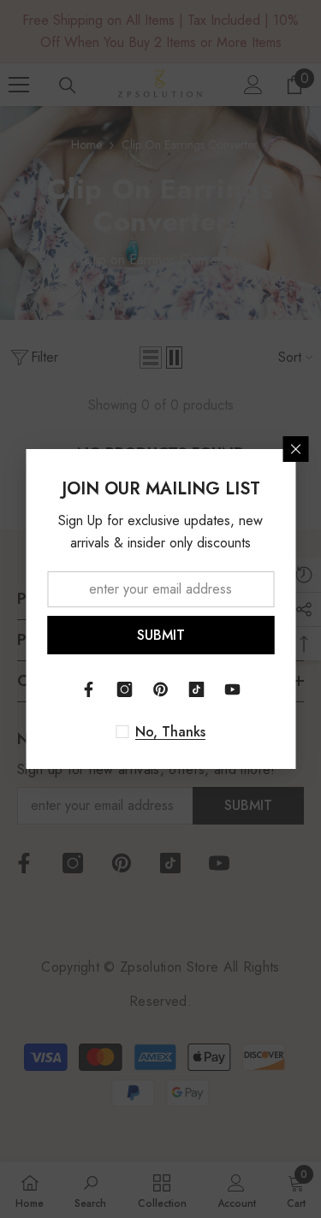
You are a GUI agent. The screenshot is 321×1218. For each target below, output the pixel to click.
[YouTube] (233, 689)
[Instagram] (125, 689)
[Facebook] (89, 689)
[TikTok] (197, 689)
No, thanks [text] (170, 732)
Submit (161, 635)
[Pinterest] (161, 689)
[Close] (295, 449)
